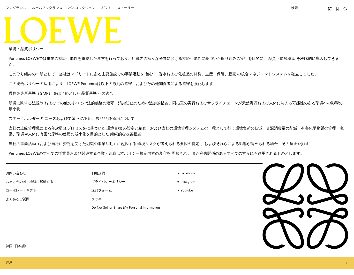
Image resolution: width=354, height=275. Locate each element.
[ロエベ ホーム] (62, 30)
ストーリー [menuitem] (125, 8)
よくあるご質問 (18, 199)
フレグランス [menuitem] (16, 8)
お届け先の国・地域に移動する (29, 181)
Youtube (187, 190)
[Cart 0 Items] (345, 9)
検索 (294, 8)
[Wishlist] (337, 9)
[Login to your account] (330, 9)
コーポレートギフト (21, 190)
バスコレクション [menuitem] (81, 8)
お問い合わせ (16, 173)
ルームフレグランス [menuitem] (47, 8)
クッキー (98, 199)
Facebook (188, 173)
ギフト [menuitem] (106, 8)
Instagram (188, 181)
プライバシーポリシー (108, 181)
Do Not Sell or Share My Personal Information (125, 207)
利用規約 (98, 173)
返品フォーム (101, 190)
